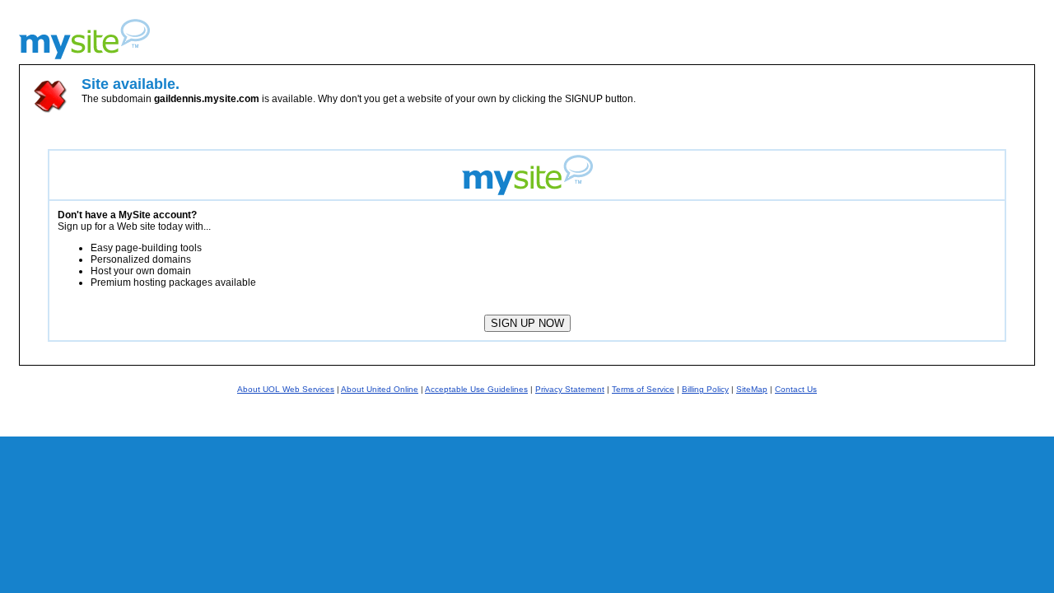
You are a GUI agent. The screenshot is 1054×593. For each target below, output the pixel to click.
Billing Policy (705, 389)
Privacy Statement (569, 389)
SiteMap (751, 389)
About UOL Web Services (285, 389)
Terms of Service (643, 389)
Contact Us (796, 389)
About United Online (379, 389)
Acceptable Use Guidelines (476, 389)
